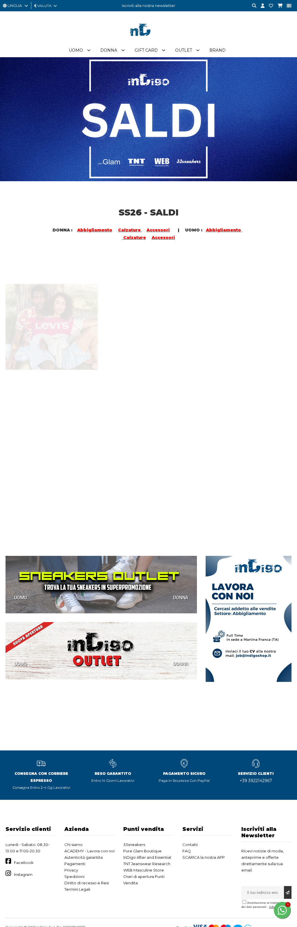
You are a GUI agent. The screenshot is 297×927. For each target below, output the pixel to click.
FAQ (186, 851)
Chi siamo (73, 844)
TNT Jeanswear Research (146, 863)
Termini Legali (77, 889)
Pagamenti (74, 863)
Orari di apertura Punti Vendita (143, 879)
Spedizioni (74, 876)
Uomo (76, 50)
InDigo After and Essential (147, 857)
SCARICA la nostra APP (203, 857)
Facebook (24, 862)
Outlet (183, 50)
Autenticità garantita (83, 857)
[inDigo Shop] (148, 40)
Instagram (23, 874)
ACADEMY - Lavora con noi (89, 851)
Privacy (71, 870)
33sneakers (134, 844)
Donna (108, 50)
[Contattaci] (269, 6)
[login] (260, 6)
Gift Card (146, 50)
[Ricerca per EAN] (286, 6)
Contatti (190, 844)
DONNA (81, 328)
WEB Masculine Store (143, 870)
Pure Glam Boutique (142, 851)
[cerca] (252, 6)
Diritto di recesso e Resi (86, 883)
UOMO (20, 328)
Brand (217, 50)
